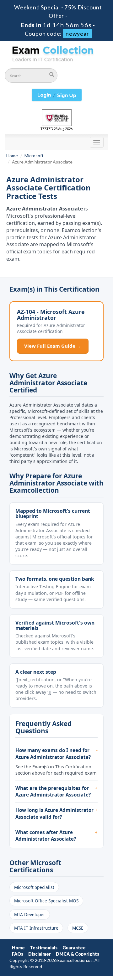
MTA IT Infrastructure (36, 928)
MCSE (77, 928)
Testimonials (43, 947)
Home (12, 155)
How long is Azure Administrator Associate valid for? (54, 813)
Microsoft (34, 155)
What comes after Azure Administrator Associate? (45, 835)
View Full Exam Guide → (52, 346)
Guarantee (74, 947)
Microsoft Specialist (34, 887)
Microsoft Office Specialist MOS (46, 901)
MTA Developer (29, 914)
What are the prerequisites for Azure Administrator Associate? (53, 791)
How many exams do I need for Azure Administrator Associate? (53, 753)
